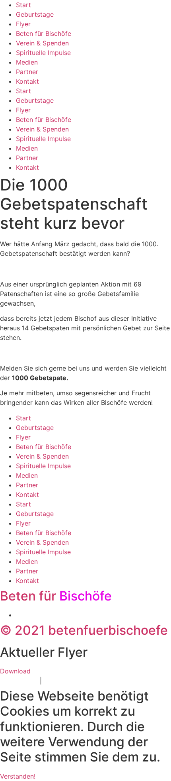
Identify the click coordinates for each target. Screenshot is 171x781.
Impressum (60, 681)
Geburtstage (35, 14)
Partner (27, 72)
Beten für (56, 596)
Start (23, 5)
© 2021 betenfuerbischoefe (84, 630)
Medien (27, 62)
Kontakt (27, 81)
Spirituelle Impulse (43, 53)
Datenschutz (19, 681)
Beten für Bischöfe (43, 33)
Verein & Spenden (42, 43)
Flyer (23, 24)
